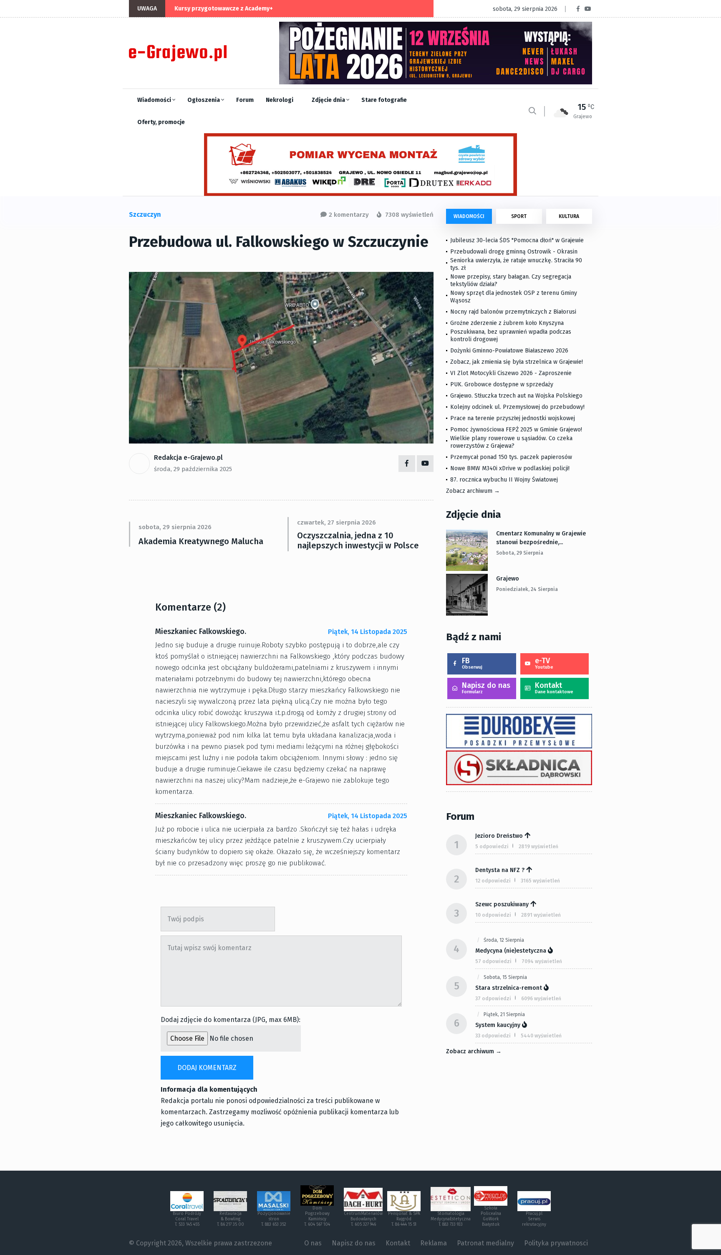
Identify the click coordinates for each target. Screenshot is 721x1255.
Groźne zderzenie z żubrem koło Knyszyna (507, 323)
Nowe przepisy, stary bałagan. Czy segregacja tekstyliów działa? (510, 280)
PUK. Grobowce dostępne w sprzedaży (501, 384)
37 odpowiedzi (493, 998)
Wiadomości (154, 100)
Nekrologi (279, 100)
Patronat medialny (485, 1243)
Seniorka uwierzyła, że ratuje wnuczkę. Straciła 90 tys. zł (516, 264)
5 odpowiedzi (492, 846)
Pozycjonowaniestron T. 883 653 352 (273, 1219)
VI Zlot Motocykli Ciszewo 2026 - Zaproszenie (511, 373)
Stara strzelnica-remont (508, 987)
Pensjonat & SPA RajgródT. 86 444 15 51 (404, 1219)
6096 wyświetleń (541, 998)
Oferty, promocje (161, 122)
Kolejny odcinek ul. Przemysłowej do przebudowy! (517, 407)
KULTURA (569, 216)
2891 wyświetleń (541, 915)
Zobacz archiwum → (473, 490)
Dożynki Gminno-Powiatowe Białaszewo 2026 (509, 350)
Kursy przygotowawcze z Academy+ (223, 8)
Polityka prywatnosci (556, 1243)
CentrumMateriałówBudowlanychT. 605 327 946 (363, 1219)
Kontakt (554, 688)
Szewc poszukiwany (502, 904)
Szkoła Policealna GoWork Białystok (491, 1216)
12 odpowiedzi (493, 881)
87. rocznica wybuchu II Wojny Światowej (504, 479)
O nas (313, 1243)
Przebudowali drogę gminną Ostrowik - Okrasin (513, 251)
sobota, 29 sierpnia (519, 553)
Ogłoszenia (204, 100)
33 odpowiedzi (493, 1036)
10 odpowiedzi (493, 915)
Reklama (433, 1243)
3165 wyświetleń (540, 881)
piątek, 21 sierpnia (504, 1014)
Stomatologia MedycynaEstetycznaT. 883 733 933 (451, 1219)
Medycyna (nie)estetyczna (510, 950)
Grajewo (507, 578)
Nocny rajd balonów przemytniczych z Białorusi (513, 311)
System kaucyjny (497, 1025)
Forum (245, 100)
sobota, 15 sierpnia (505, 977)
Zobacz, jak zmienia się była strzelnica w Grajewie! (516, 361)
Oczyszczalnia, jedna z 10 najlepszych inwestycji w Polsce (357, 540)
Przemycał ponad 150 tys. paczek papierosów (511, 457)
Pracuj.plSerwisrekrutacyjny (534, 1219)
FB (472, 663)
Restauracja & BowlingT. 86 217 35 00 (230, 1219)
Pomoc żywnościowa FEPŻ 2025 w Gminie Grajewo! (516, 429)
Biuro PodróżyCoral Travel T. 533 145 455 (187, 1219)
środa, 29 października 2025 (193, 469)
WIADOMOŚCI (469, 216)
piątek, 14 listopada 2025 (367, 632)
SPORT (519, 216)
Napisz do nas (486, 688)
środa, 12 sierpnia (504, 940)
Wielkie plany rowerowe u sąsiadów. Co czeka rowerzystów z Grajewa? (511, 442)
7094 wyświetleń (542, 961)
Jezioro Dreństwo (499, 835)
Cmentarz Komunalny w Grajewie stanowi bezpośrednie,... (541, 538)
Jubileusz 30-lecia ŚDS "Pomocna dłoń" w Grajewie (517, 240)
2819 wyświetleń (538, 846)
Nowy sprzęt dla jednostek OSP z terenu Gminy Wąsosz (513, 296)
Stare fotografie (384, 100)
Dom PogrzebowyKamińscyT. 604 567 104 (317, 1216)
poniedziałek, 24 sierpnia (527, 589)
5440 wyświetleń (541, 1036)
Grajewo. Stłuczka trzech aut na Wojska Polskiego (516, 395)
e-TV (544, 663)
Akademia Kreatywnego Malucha (201, 541)
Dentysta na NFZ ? (499, 870)
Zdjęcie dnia (329, 100)
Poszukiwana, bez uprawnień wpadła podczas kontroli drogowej (510, 335)
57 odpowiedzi (493, 961)
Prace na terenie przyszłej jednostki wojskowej (512, 418)
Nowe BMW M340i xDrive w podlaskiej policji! (510, 468)
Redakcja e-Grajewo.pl (188, 457)
